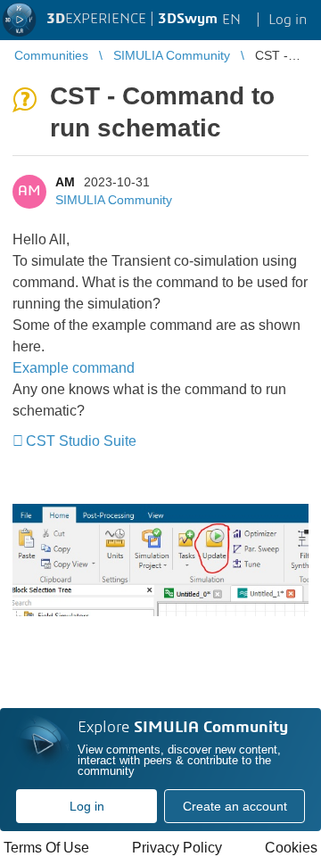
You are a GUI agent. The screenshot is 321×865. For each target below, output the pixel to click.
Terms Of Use (46, 847)
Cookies (291, 847)
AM (65, 182)
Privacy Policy (177, 847)
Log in (87, 806)
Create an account (235, 806)
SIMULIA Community (113, 200)
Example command (73, 367)
